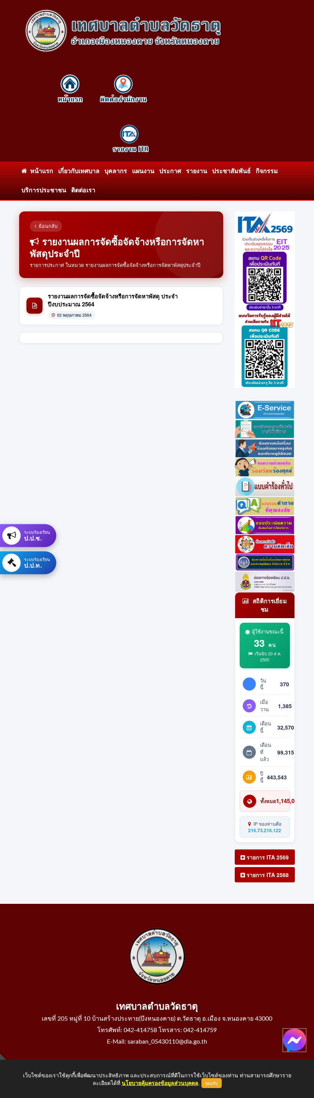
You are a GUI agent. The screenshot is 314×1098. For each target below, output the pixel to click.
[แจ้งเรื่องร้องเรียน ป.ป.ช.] (265, 447)
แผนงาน (143, 171)
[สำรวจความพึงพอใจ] (265, 428)
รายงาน (196, 171)
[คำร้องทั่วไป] (265, 485)
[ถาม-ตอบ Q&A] (265, 505)
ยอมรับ (211, 1083)
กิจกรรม (267, 171)
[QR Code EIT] (265, 272)
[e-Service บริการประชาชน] (265, 408)
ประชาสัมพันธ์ (231, 171)
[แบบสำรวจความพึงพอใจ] (265, 524)
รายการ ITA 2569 (267, 857)
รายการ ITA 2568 (267, 875)
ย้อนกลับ (48, 225)
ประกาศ (170, 171)
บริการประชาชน (43, 190)
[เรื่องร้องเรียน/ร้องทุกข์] (265, 466)
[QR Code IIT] (265, 348)
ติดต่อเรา (83, 190)
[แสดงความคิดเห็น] (265, 543)
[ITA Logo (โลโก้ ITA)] (265, 222)
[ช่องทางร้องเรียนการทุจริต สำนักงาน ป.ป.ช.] (265, 562)
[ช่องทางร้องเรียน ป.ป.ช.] (265, 581)
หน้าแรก (40, 171)
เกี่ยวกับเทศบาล (79, 171)
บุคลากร (116, 171)
